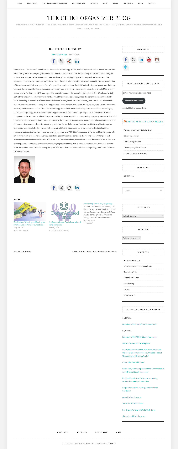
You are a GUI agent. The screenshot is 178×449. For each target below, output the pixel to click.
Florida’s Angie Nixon (132, 141)
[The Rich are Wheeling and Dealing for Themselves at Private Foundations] (30, 211)
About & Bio (32, 3)
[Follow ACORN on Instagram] (157, 59)
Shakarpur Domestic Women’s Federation (94, 252)
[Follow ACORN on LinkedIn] (141, 59)
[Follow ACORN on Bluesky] (125, 67)
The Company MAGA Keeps (135, 147)
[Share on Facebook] (53, 61)
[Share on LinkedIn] (77, 61)
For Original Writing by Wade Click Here (138, 410)
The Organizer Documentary (55, 3)
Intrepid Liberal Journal (131, 397)
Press (115, 3)
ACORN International (132, 260)
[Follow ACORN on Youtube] (149, 59)
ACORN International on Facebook (138, 266)
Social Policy (129, 283)
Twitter (127, 289)
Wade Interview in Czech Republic (136, 343)
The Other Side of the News (133, 416)
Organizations (78, 3)
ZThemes (111, 443)
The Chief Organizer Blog (89, 17)
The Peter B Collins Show (132, 403)
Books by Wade (130, 272)
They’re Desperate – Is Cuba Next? (138, 130)
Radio (140, 3)
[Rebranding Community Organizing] (101, 213)
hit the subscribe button (134, 100)
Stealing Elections (131, 136)
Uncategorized (59, 54)
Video (105, 3)
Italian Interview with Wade (133, 362)
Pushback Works (23, 252)
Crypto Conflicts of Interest (135, 153)
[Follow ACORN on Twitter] (133, 59)
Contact (152, 3)
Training (94, 3)
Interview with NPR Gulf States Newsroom (139, 324)
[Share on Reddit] (69, 61)
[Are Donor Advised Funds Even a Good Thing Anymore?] (65, 211)
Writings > (128, 3)
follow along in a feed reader (144, 122)
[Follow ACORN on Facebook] (125, 59)
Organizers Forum (131, 277)
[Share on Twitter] (61, 61)
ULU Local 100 (129, 295)
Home (20, 3)
